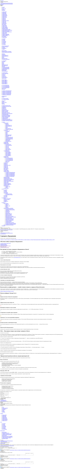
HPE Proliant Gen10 (5, 64)
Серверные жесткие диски (6, 105)
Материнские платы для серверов (7, 113)
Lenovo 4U (3, 75)
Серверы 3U (4, 19)
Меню (1, 5)
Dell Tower (3, 54)
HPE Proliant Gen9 (5, 65)
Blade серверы (4, 50)
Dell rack (3, 53)
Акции (3, 410)
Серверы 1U (4, 18)
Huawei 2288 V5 (4, 81)
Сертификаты (4, 48)
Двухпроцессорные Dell (5, 59)
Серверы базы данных (5, 20)
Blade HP (3, 66)
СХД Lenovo (4, 41)
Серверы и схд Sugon (3, 239)
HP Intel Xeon (4, 70)
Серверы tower (4, 16)
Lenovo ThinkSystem (5, 73)
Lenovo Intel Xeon (4, 77)
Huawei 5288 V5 (8, 154)
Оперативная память (5, 114)
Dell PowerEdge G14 (9, 126)
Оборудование (2, 430)
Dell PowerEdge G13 (5, 55)
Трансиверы (7, 210)
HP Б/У (7, 187)
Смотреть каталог (9, 229)
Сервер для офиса (6, 171)
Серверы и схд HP (51, 239)
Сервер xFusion (4, 25)
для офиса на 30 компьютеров (6, 92)
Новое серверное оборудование (7, 52)
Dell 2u (3, 57)
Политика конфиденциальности (5, 445)
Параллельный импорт (7, 198)
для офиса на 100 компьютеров (6, 90)
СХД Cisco (3, 43)
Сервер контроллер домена (6, 29)
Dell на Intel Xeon (4, 58)
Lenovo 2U (7, 146)
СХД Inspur (4, 42)
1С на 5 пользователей (5, 85)
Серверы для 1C (4, 17)
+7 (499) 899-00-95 (3, 400)
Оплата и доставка (5, 46)
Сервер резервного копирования (7, 30)
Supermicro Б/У (4, 96)
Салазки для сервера (5, 117)
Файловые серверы (5, 28)
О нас (3, 407)
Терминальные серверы (7, 180)
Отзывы (5, 201)
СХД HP (3, 39)
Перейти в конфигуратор (4, 291)
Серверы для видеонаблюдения (7, 31)
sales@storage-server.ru (17, 257)
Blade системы (4, 102)
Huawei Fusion (4, 79)
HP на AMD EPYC (5, 71)
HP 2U (3, 63)
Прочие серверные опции (6, 116)
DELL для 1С (4, 88)
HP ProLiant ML (4, 69)
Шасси (3, 103)
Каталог (3, 9)
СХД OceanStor (4, 429)
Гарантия (3, 47)
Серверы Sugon (4, 37)
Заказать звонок (2, 443)
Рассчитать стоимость (3, 229)
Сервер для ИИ (4, 32)
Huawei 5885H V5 (5, 83)
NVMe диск (4, 108)
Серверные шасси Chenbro (45, 239)
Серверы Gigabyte (5, 35)
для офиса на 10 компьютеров (10, 175)
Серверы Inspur (4, 14)
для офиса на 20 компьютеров (10, 174)
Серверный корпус (5, 118)
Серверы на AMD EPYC (7, 184)
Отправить (2, 459)
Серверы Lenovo (6, 143)
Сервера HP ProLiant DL (5, 68)
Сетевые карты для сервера (10, 222)
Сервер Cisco (4, 21)
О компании (4, 8)
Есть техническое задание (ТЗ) (6, 397)
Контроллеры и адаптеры (6, 112)
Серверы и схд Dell (17, 239)
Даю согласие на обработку (15, 458)
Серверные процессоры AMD (6, 106)
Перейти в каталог (11, 291)
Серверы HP (4, 12)
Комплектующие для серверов (6, 51)
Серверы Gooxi (4, 33)
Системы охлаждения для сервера (7, 119)
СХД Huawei (4, 426)
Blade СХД (3, 100)
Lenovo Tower (4, 76)
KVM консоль (8, 211)
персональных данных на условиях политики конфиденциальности (20, 458)
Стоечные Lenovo (4, 72)
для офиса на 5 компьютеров (6, 94)
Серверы (3, 7)
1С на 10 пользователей (9, 158)
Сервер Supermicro (5, 27)
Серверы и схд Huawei (30, 239)
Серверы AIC (4, 22)
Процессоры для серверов (6, 115)
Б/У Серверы (4, 36)
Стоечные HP (4, 60)
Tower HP (3, 61)
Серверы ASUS (4, 26)
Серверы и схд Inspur (23, 239)
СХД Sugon (4, 44)
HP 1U (3, 62)
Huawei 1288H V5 (5, 80)
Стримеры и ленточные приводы (7, 120)
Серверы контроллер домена (6, 437)
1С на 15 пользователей (5, 86)
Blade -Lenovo (4, 78)
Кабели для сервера (9, 214)
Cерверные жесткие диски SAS (7, 433)
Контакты (3, 10)
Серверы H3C (6, 167)
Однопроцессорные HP (5, 67)
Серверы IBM (4, 13)
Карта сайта (12, 445)
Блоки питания (4, 109)
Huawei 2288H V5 (5, 82)
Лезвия (3, 101)
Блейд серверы (4, 23)
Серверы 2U (6, 163)
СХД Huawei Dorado (5, 98)
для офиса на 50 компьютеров (6, 91)
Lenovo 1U (3, 74)
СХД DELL (4, 38)
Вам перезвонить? (3, 233)
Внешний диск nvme (5, 110)
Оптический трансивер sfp (10, 218)
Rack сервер (4, 24)
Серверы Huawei (4, 15)
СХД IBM (3, 40)
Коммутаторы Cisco (5, 111)
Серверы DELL (4, 11)
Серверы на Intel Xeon (5, 34)
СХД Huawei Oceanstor (5, 99)
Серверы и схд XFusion (10, 239)
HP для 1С (3, 89)
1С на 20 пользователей (5, 87)
